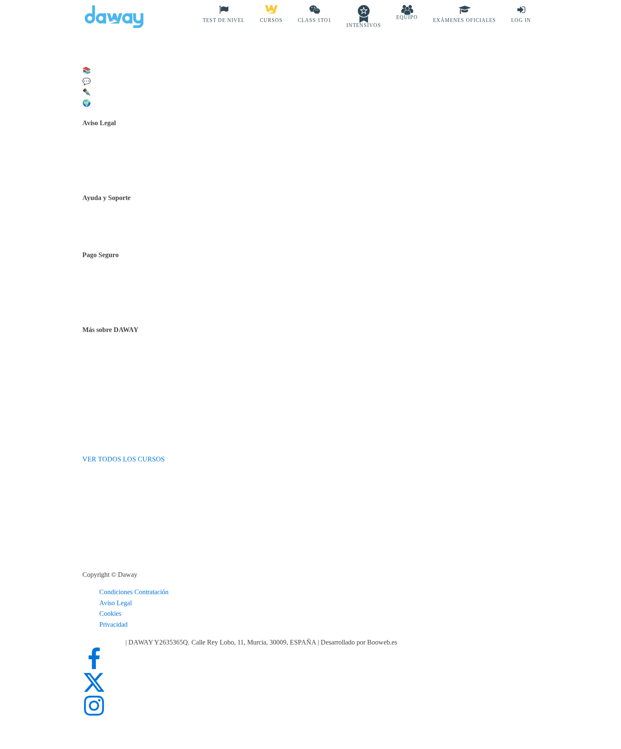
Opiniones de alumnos (133, 367)
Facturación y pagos (130, 303)
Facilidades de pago (130, 281)
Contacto (116, 226)
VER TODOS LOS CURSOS (123, 459)
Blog (110, 377)
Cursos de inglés (125, 292)
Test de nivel (120, 356)
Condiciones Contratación (134, 591)
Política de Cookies (129, 171)
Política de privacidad (132, 160)
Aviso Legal (115, 602)
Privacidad (113, 624)
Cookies (110, 613)
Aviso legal (118, 149)
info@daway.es (103, 642)
